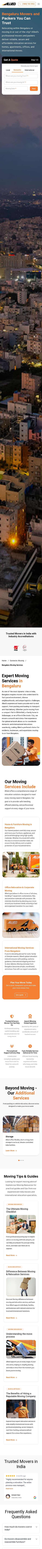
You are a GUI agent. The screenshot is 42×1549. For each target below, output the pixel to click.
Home (4, 661)
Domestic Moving (17, 661)
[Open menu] (39, 4)
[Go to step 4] (23, 1160)
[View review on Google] (34, 1497)
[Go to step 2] (20, 1160)
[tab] (8, 70)
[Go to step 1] (18, 1160)
